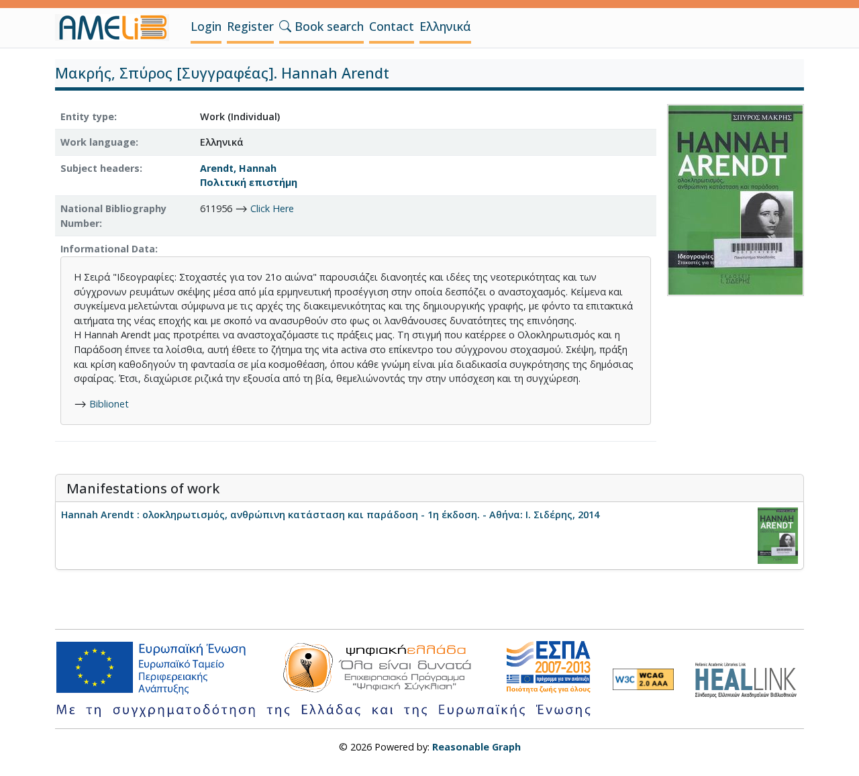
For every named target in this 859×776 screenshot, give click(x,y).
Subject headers (100, 168)
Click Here (272, 208)
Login (206, 26)
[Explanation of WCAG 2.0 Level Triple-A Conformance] (643, 679)
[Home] (117, 27)
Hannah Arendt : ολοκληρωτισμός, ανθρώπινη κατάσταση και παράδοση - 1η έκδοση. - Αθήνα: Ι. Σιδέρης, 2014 (330, 514)
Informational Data (107, 248)
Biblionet (109, 403)
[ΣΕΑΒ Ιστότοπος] (749, 678)
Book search (327, 26)
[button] (285, 26)
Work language (98, 142)
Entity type (87, 116)
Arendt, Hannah (238, 168)
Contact (391, 26)
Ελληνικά (445, 26)
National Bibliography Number (113, 216)
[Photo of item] (735, 198)
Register (250, 26)
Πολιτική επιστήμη (248, 182)
